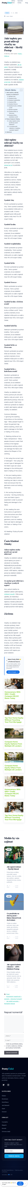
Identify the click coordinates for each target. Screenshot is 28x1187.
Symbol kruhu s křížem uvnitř (15, 106)
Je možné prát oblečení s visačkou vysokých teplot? (14, 128)
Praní (7, 12)
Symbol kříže (12, 102)
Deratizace (5, 1099)
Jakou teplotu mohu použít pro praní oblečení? (14, 122)
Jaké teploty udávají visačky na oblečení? (12, 93)
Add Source (20, 1183)
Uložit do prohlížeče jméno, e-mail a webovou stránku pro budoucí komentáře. (14, 1046)
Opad (3, 1108)
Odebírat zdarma (14, 1156)
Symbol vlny (12, 96)
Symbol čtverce (13, 104)
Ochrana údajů (6, 1131)
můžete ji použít (9, 594)
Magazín (4, 1125)
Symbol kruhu (13, 98)
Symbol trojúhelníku (14, 100)
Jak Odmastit (5, 1105)
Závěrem (9, 132)
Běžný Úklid (13, 2)
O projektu (5, 1122)
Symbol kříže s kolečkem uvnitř (13, 116)
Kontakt (4, 1128)
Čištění (4, 1096)
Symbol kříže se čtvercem (13, 112)
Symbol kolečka (13, 109)
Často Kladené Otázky (13, 119)
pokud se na (8, 165)
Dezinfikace (5, 1102)
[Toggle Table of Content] (20, 90)
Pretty (7, 3)
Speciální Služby (20, 2)
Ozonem (4, 1111)
